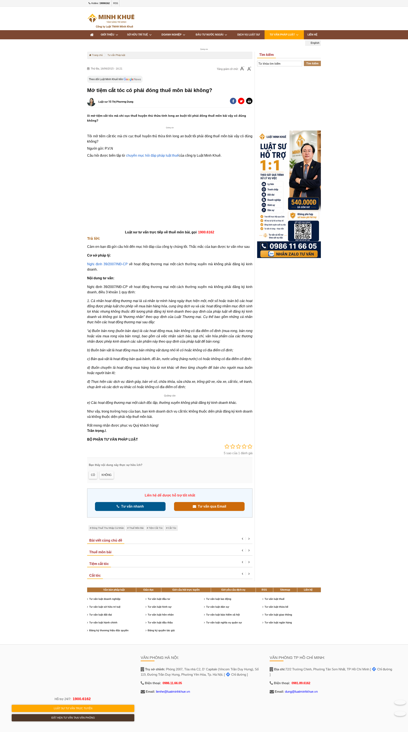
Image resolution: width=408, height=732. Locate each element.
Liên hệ (312, 34)
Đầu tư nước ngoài (210, 34)
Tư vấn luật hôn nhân (161, 614)
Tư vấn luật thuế (274, 598)
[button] (249, 101)
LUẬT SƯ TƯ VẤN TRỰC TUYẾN (73, 708)
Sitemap (285, 589)
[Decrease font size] (242, 69)
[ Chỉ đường (235, 674)
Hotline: (100, 3)
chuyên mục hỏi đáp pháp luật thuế (152, 155)
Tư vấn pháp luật (283, 34)
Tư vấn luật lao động (218, 598)
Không (107, 475)
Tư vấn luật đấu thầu (160, 622)
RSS (115, 3)
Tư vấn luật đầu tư (159, 598)
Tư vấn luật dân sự (217, 606)
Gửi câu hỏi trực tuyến (186, 589)
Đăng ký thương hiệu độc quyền (109, 630)
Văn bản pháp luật (114, 589)
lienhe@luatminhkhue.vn (173, 691)
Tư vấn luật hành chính (103, 622)
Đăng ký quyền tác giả (161, 630)
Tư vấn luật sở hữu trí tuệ (104, 606)
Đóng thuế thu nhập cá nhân (108, 528)
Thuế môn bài (136, 528)
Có (93, 475)
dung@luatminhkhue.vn (301, 691)
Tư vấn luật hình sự (159, 606)
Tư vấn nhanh (131, 506)
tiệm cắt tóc (156, 528)
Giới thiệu (108, 34)
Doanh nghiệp (172, 34)
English (314, 42)
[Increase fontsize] (249, 69)
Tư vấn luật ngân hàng (278, 622)
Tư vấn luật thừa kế (276, 606)
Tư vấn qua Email (211, 506)
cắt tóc (172, 528)
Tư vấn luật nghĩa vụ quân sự (224, 622)
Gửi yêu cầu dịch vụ (233, 589)
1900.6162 (82, 699)
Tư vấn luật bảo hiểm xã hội (223, 614)
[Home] (91, 34)
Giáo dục (148, 589)
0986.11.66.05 (172, 683)
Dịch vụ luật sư (248, 34)
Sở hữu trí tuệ (138, 34)
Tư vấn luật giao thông (278, 614)
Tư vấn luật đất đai (100, 614)
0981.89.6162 (301, 683)
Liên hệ (308, 589)
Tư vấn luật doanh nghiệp (104, 598)
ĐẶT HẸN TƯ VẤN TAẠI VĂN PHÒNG (73, 717)
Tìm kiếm (312, 63)
